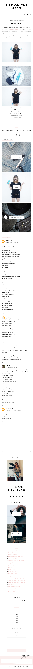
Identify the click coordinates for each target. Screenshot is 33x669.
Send (16, 650)
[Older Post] (30, 452)
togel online (5, 400)
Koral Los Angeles (13, 590)
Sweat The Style (12, 558)
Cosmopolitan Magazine (14, 575)
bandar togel (5, 397)
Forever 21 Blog (12, 591)
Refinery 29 (11, 565)
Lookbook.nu (11, 577)
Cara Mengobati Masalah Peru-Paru (11, 357)
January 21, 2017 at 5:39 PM (9, 290)
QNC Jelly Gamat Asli (7, 377)
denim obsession (7, 130)
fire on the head (16, 7)
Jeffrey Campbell (12, 573)
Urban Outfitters (12, 571)
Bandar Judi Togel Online (8, 391)
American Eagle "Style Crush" (16, 578)
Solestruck (11, 584)
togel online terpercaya (8, 402)
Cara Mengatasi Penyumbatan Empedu (12, 359)
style (20, 130)
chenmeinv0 (10, 317)
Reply (3, 285)
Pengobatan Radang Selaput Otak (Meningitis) (13, 355)
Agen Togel (4, 416)
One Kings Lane (12, 562)
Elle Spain (11, 567)
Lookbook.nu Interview (14, 563)
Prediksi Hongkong (6, 418)
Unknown (9, 408)
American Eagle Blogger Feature (16, 580)
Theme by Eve (24, 666)
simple (16, 130)
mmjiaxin (9, 240)
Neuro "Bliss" (18, 115)
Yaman (8, 365)
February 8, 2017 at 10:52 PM (13, 319)
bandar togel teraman (7, 395)
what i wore (27, 130)
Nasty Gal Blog (12, 588)
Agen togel (4, 399)
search (23, 600)
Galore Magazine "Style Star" (15, 556)
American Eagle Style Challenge (16, 582)
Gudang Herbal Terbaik (8, 375)
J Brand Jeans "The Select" (15, 551)
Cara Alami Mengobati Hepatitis (18, 346)
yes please (16, 132)
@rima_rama (28, 658)
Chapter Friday (12, 569)
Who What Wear (12, 554)
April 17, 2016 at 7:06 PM (12, 242)
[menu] (2, 15)
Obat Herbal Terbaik (7, 379)
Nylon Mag (11, 552)
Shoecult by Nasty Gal (14, 586)
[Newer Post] (2, 452)
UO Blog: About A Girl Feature (16, 560)
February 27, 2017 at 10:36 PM (9, 348)
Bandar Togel (5, 393)
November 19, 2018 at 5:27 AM (13, 410)
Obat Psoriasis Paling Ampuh (9, 381)
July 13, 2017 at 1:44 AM (11, 367)
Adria (19, 117)
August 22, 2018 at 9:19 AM (9, 389)
